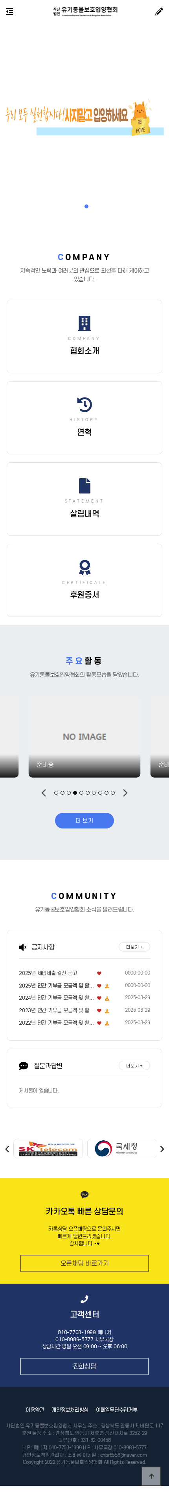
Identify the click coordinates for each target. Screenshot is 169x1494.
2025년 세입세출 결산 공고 (48, 973)
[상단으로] (151, 1476)
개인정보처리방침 (69, 1410)
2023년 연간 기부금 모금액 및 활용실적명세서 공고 (57, 1010)
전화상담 (84, 1366)
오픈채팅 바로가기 (85, 1263)
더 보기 (84, 820)
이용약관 (35, 1410)
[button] (79, 206)
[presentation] (7, 1148)
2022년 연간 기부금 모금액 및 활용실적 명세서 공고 (57, 1023)
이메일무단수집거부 (117, 1410)
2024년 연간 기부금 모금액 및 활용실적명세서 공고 (57, 998)
